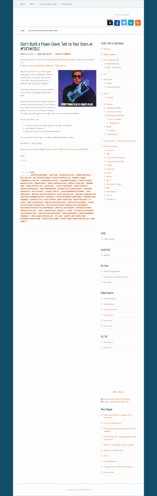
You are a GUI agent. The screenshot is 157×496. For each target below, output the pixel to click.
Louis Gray (108, 320)
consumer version (68, 180)
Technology (108, 104)
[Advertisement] (118, 371)
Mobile (109, 127)
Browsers (110, 150)
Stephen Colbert (84, 208)
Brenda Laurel (79, 178)
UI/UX (32, 172)
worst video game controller (74, 218)
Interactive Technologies (70, 188)
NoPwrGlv (50, 197)
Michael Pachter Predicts (44, 194)
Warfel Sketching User (75, 216)
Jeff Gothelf (37, 191)
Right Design (50, 199)
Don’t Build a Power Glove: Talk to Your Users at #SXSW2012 (56, 46)
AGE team (53, 175)
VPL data (59, 216)
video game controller (42, 216)
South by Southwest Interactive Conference (67, 205)
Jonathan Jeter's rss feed (138, 23)
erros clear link (76, 183)
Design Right (40, 183)
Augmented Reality (113, 108)
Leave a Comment (63, 54)
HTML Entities (109, 239)
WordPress (110, 199)
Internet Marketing (111, 60)
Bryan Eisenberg (110, 299)
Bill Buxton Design (42, 178)
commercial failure (29, 180)
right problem (80, 199)
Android (112, 130)
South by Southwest (77, 202)
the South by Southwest (49, 213)
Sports (106, 94)
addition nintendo (39, 175)
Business (107, 49)
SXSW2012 (61, 210)
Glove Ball (49, 186)
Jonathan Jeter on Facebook (116, 23)
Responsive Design (113, 184)
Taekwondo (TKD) (113, 87)
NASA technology (65, 194)
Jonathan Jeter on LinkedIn (131, 23)
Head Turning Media (111, 271)
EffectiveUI (60, 65)
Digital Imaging (110, 54)
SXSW (41, 210)
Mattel (41, 74)
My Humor (108, 282)
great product (81, 186)
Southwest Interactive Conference (36, 208)
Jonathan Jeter (38, 17)
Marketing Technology (115, 115)
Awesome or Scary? (113, 112)
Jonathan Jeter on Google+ (109, 23)
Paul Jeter (107, 348)
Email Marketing (112, 64)
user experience (69, 213)
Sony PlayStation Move (55, 202)
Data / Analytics (115, 119)
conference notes (49, 180)
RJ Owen (26, 65)
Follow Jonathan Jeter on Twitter (123, 23)
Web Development (111, 146)
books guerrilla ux (61, 178)
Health (109, 83)
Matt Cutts (108, 326)
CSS (107, 154)
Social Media (111, 192)
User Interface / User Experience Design (120, 141)
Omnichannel (114, 123)
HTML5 (109, 165)
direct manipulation (57, 183)
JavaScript (110, 169)
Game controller (34, 186)
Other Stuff (108, 80)
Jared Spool (108, 342)
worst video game (50, 218)
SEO (108, 188)
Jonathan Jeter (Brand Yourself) (116, 277)
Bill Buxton (25, 178)
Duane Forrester (110, 309)
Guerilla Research (29, 188)
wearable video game (30, 218)
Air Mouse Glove (66, 175)
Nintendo (24, 89)
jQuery (109, 173)
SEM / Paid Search (113, 67)
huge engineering (48, 188)
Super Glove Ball (28, 210)
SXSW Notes (50, 210)
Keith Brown (108, 315)
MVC (108, 180)
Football (109, 97)
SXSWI (69, 210)
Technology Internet (84, 210)
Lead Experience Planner (42, 65)
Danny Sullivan (109, 304)
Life (105, 74)
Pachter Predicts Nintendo (69, 197)
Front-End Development (115, 158)
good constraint (64, 186)
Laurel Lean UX (52, 191)
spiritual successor (64, 208)
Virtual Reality (111, 134)
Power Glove (36, 199)
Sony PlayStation (35, 202)
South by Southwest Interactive (61, 59)
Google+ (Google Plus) (115, 161)
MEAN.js (107, 255)
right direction (64, 199)
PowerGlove (42, 101)
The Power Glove (28, 213)
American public (83, 175)
